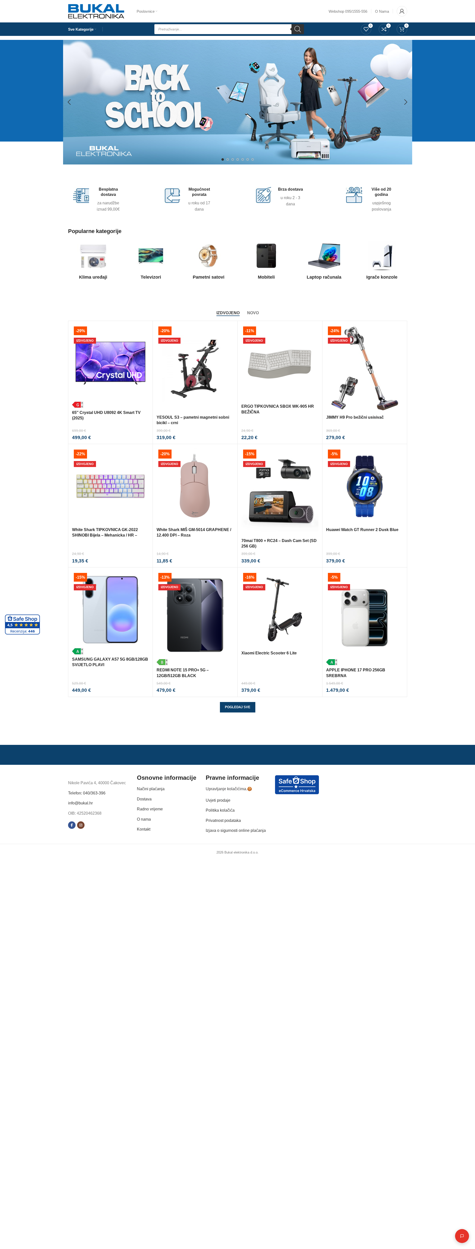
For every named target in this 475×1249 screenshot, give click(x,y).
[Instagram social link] (81, 825)
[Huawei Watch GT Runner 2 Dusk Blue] (364, 486)
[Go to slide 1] (222, 159)
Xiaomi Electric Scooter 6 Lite (269, 653)
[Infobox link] (98, 200)
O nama (144, 819)
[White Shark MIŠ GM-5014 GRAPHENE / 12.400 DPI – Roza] (195, 486)
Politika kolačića (220, 810)
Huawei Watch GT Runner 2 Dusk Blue (362, 530)
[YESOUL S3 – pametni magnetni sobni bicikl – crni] (195, 368)
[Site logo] (96, 11)
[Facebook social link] (72, 825)
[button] (69, 102)
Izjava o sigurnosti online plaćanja (236, 830)
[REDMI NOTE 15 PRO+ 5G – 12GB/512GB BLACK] (195, 618)
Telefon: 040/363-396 (86, 793)
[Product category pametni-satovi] (209, 261)
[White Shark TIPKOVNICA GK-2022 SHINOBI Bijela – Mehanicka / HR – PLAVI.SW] (110, 486)
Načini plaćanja (151, 789)
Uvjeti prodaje (218, 800)
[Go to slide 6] (247, 159)
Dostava (144, 799)
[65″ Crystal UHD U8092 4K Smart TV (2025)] (110, 366)
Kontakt (143, 829)
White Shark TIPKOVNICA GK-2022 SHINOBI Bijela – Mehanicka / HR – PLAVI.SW (105, 535)
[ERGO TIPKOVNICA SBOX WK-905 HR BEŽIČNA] (279, 363)
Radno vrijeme (150, 809)
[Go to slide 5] (242, 159)
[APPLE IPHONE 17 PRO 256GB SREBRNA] (364, 618)
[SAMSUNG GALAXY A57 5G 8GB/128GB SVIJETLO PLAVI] (110, 612)
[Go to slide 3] (232, 159)
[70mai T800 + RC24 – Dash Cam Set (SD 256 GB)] (279, 492)
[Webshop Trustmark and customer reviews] (297, 784)
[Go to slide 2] (227, 159)
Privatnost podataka (223, 820)
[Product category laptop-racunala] (324, 261)
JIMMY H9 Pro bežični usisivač (355, 417)
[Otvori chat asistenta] (462, 1236)
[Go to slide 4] (237, 159)
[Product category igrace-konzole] (382, 261)
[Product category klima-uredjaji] (93, 261)
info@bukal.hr (80, 803)
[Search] (297, 29)
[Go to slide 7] (252, 159)
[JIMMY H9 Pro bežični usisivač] (364, 368)
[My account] (402, 11)
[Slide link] (237, 102)
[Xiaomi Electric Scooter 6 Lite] (279, 609)
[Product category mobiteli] (266, 261)
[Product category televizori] (151, 261)
